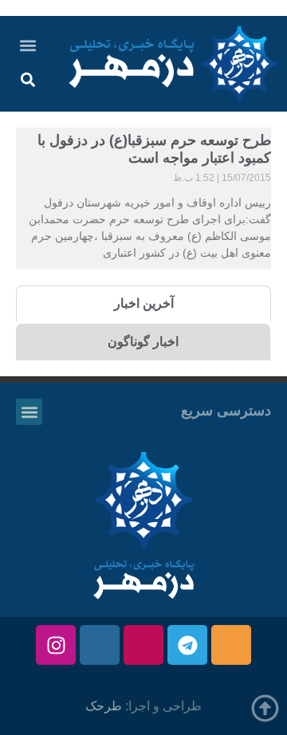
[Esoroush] (100, 645)
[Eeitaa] (231, 645)
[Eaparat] (143, 645)
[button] (27, 45)
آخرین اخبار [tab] (144, 303)
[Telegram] (187, 645)
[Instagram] (56, 645)
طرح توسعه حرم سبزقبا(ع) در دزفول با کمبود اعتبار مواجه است (154, 149)
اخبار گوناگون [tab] (143, 341)
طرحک (103, 706)
